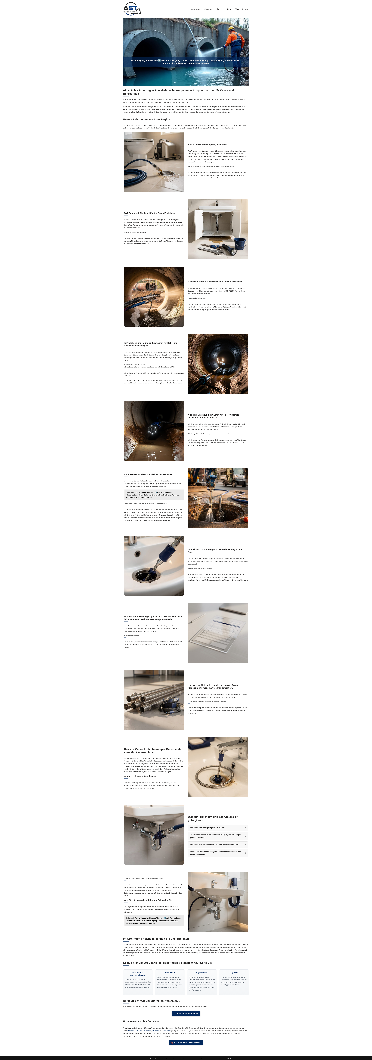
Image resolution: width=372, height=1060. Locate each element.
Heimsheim (167, 1031)
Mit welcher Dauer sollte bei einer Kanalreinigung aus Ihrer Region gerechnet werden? (215, 836)
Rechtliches (211, 1058)
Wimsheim (130, 1031)
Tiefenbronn (139, 1031)
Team (229, 9)
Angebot (231, 1058)
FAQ (237, 9)
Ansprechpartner (173, 1058)
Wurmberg (155, 1031)
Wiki (168, 1058)
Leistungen (208, 9)
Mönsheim (147, 1031)
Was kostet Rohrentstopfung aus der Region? (207, 828)
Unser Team (196, 1058)
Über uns (220, 9)
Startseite (195, 9)
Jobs (216, 1058)
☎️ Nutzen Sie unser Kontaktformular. (186, 1043)
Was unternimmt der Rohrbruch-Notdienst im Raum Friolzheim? (214, 844)
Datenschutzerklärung (223, 1058)
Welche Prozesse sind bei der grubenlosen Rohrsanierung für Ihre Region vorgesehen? (215, 853)
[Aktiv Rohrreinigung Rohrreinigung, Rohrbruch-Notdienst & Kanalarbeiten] (132, 9)
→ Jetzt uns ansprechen (186, 1013)
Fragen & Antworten (203, 1058)
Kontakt (245, 9)
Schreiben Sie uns (188, 1058)
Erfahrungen (180, 1058)
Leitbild (164, 1058)
